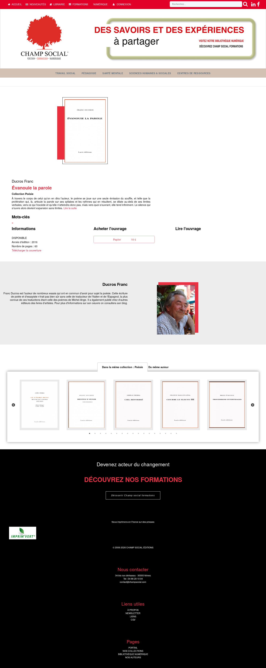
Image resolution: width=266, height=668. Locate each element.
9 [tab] (133, 433)
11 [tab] (144, 433)
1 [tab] (89, 433)
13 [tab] (155, 433)
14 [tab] (160, 433)
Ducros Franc (22, 181)
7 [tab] (122, 433)
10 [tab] (138, 433)
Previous (13, 405)
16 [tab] (171, 433)
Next (252, 405)
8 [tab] (127, 433)
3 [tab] (100, 433)
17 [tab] (176, 433)
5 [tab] (111, 433)
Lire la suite (70, 208)
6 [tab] (117, 433)
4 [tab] (106, 433)
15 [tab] (165, 433)
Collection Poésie (22, 194)
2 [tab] (95, 433)
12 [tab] (149, 433)
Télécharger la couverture (26, 250)
